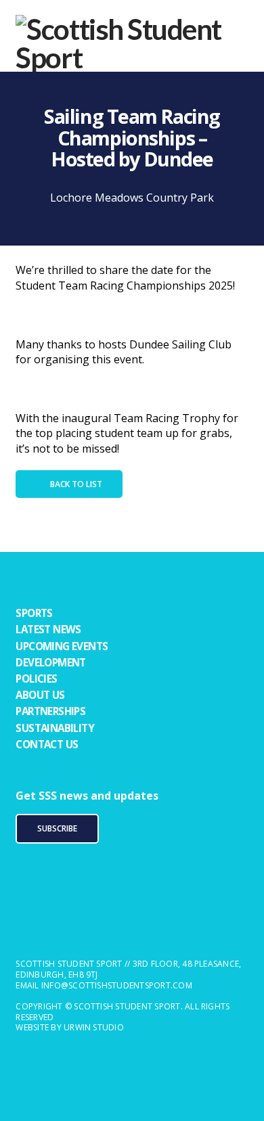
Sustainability (55, 728)
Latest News (48, 629)
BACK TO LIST (76, 484)
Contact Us (47, 744)
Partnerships (50, 711)
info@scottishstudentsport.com (116, 985)
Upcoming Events (62, 646)
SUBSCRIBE (57, 828)
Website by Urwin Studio (70, 1027)
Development (50, 662)
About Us (40, 695)
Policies (36, 678)
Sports (34, 613)
